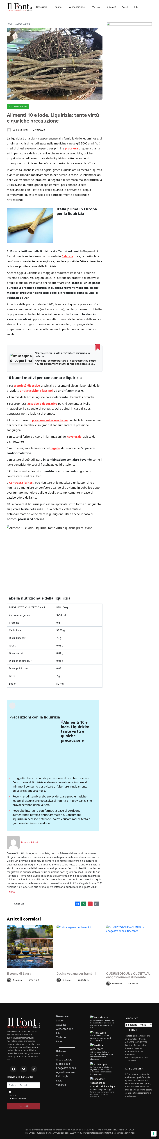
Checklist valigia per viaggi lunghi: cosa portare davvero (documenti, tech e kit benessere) (102, 1093)
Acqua (60, 1055)
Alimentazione (77, 6)
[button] (21, 358)
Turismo (96, 7)
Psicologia (62, 1076)
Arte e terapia (64, 1059)
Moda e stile (63, 1064)
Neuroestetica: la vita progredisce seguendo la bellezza (62, 354)
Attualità (111, 7)
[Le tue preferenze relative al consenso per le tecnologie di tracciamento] (154, 1134)
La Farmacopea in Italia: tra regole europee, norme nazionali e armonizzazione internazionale (101, 1070)
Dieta (59, 1080)
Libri (136, 7)
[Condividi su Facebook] (77, 904)
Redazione (17, 980)
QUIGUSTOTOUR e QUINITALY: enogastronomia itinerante (128, 975)
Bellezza (61, 1051)
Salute (58, 6)
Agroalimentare (65, 1072)
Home (9, 24)
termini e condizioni (18, 1098)
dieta (11, 892)
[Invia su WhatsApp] (83, 904)
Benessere (41, 6)
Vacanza (61, 1085)
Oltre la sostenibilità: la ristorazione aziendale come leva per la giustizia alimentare (101, 1055)
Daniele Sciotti (20, 129)
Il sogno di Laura (19, 973)
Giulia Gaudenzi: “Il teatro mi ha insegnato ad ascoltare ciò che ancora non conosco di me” (102, 1024)
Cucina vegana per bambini (76, 973)
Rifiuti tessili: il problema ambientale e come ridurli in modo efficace (101, 1037)
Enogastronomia (66, 1068)
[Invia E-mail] (90, 904)
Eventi (125, 7)
